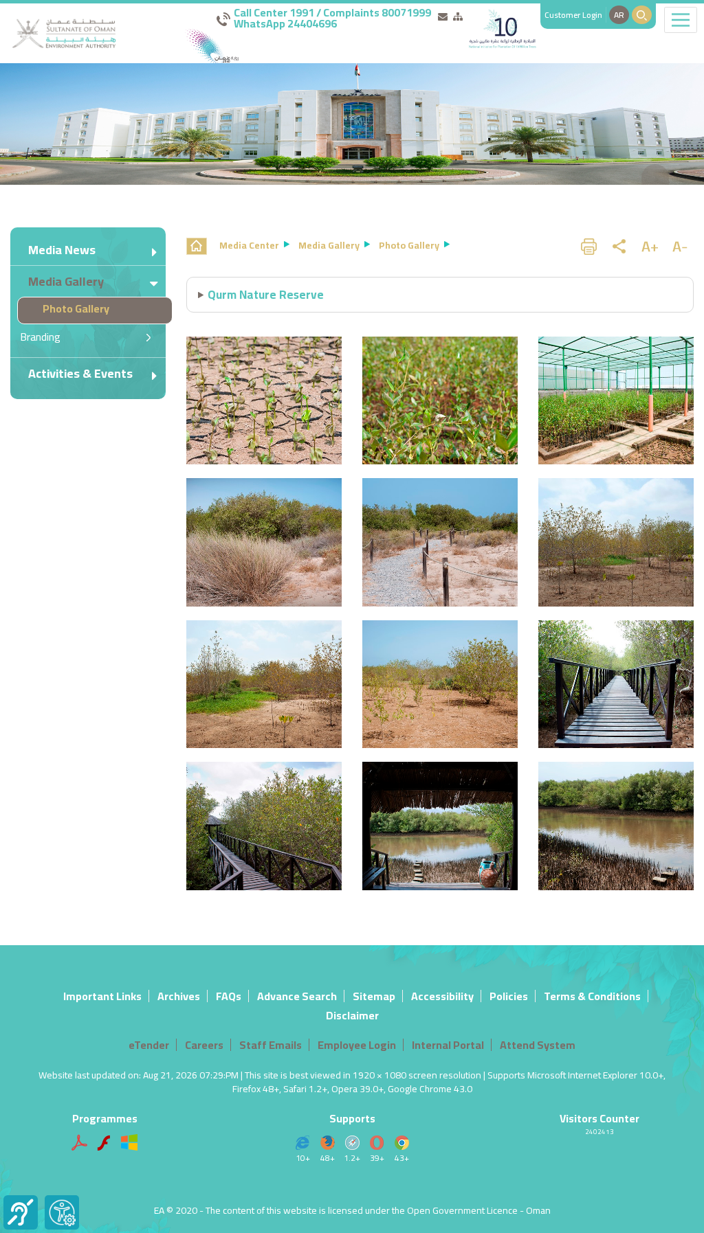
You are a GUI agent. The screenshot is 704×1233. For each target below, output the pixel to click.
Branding (40, 336)
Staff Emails (270, 1044)
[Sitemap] (458, 16)
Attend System (537, 1044)
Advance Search (297, 996)
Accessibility (442, 996)
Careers (204, 1044)
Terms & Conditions (592, 996)
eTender (149, 1044)
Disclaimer (352, 1015)
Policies (509, 996)
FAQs (228, 996)
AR (619, 15)
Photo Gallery (76, 308)
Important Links (102, 996)
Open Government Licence (462, 1210)
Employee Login (357, 1044)
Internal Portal (448, 1044)
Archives (178, 996)
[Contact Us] (443, 16)
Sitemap (374, 996)
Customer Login (573, 15)
